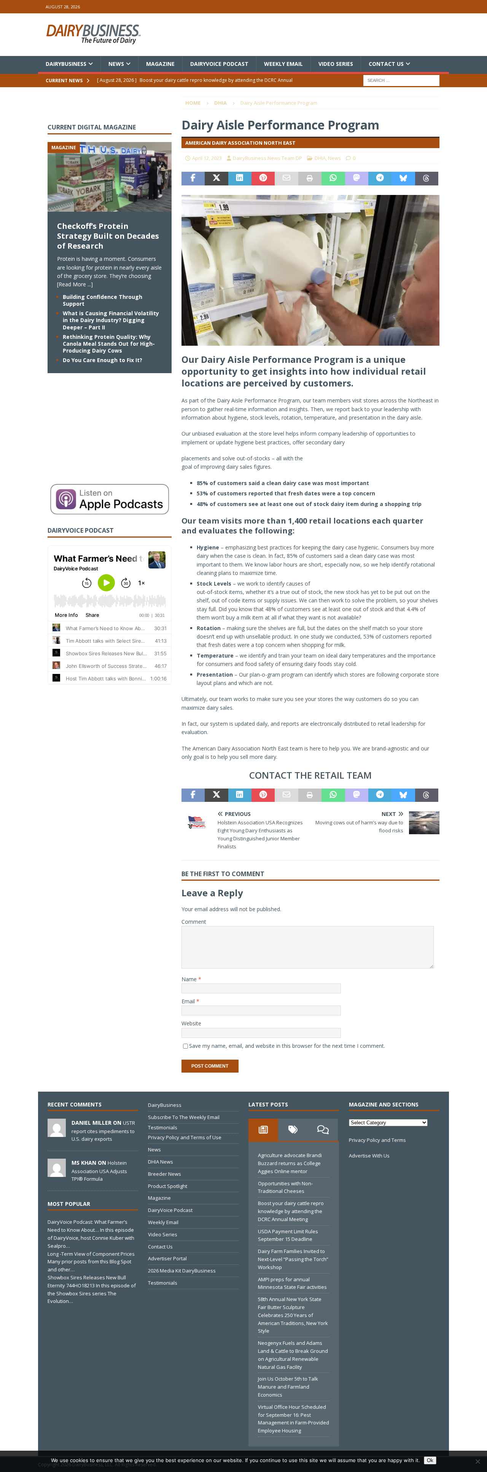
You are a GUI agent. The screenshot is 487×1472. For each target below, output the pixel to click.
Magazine (160, 63)
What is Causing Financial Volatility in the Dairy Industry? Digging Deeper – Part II (111, 320)
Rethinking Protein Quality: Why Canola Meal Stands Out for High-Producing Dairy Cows (109, 343)
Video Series (335, 63)
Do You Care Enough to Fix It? (102, 360)
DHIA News (160, 1161)
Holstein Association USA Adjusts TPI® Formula (99, 1170)
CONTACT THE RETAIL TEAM (310, 775)
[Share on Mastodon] (356, 178)
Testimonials (162, 1127)
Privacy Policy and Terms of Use (184, 1137)
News (116, 63)
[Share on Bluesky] (403, 178)
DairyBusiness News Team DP (267, 158)
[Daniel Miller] (57, 1132)
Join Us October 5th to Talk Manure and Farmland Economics (288, 1386)
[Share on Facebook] (193, 178)
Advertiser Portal (167, 1258)
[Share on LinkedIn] (239, 178)
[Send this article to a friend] (286, 178)
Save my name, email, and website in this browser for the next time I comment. (287, 1045)
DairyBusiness (66, 63)
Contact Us (386, 63)
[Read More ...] (75, 284)
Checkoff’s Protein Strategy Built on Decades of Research (108, 236)
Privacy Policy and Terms (377, 1140)
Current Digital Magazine (92, 127)
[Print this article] (309, 178)
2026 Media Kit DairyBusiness (182, 1270)
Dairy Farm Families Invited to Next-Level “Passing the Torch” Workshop (293, 1259)
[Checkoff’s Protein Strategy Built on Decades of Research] (110, 207)
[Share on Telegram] (380, 178)
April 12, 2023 (207, 158)
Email (188, 1001)
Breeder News (164, 1173)
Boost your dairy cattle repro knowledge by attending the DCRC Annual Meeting (291, 1211)
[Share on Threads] (426, 178)
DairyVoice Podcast (219, 63)
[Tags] (293, 1130)
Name (189, 979)
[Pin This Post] (263, 178)
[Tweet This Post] (216, 178)
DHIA (320, 158)
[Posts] (263, 1130)
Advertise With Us (369, 1155)
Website (191, 1023)
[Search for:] (401, 80)
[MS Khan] (57, 1172)
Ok (430, 1460)
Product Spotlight (167, 1186)
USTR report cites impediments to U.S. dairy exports (103, 1130)
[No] (477, 1461)
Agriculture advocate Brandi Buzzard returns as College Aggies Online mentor (290, 1163)
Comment (193, 921)
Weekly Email (283, 63)
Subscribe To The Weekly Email (184, 1117)
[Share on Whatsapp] (333, 178)
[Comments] (323, 1130)
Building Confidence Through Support (102, 300)
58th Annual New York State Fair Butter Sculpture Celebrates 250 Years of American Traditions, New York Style (293, 1315)
